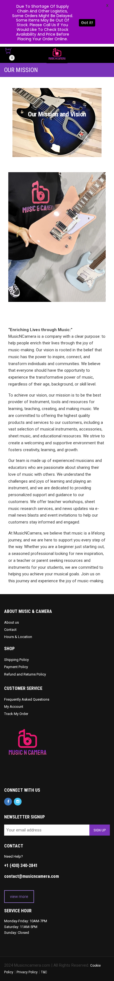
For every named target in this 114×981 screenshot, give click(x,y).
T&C (44, 972)
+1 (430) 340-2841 (21, 865)
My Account (13, 706)
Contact (10, 630)
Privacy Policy (27, 972)
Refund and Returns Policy (25, 674)
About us (11, 622)
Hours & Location (18, 637)
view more (19, 896)
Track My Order (16, 714)
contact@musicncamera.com (31, 876)
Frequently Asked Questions (26, 699)
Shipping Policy (16, 660)
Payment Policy (16, 667)
